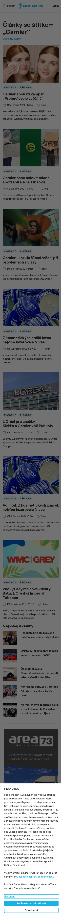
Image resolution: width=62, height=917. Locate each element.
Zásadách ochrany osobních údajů (35, 876)
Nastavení (9, 896)
